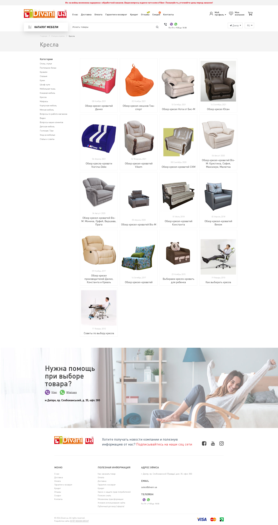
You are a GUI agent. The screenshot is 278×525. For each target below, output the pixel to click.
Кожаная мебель (47, 93)
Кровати (43, 72)
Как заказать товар (107, 474)
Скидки (156, 14)
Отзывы (145, 14)
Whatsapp (71, 392)
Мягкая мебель (47, 109)
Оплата (98, 14)
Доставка (86, 14)
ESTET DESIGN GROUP (79, 521)
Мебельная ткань (47, 88)
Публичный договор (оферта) (111, 506)
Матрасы (44, 101)
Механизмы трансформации (110, 499)
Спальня (43, 76)
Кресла (43, 97)
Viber (54, 392)
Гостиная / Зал (46, 130)
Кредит (134, 14)
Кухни (42, 80)
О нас (75, 14)
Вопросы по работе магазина (53, 114)
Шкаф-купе (45, 84)
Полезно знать (104, 495)
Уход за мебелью (47, 135)
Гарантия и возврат (116, 14)
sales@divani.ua (149, 487)
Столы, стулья (46, 63)
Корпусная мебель (48, 105)
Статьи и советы (47, 139)
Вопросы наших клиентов (51, 122)
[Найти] (157, 27)
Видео (43, 118)
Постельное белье (48, 68)
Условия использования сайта (111, 502)
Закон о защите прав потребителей (114, 492)
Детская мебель (47, 126)
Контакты (168, 14)
